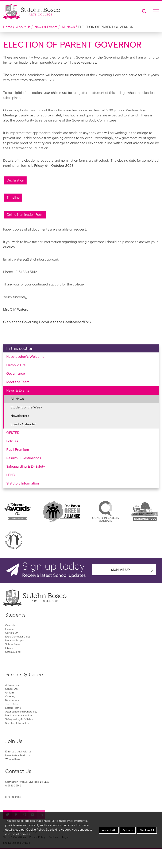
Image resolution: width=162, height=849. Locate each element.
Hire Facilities (13, 796)
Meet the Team (17, 382)
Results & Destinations (23, 458)
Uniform (10, 692)
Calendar (10, 625)
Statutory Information (22, 483)
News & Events (46, 27)
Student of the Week (26, 407)
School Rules (12, 644)
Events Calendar (23, 424)
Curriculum (11, 632)
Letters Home (13, 707)
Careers (9, 629)
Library (9, 648)
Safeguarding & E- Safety (25, 466)
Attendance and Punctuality (21, 711)
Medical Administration (18, 715)
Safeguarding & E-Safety (19, 719)
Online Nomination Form (25, 215)
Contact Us (18, 771)
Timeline (13, 197)
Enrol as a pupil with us (18, 751)
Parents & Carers (24, 675)
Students (15, 615)
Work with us (12, 759)
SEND (10, 475)
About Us (23, 27)
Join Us (13, 741)
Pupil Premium (17, 450)
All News (68, 27)
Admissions (12, 685)
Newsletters (20, 416)
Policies (12, 441)
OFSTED (13, 433)
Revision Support (15, 640)
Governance (15, 373)
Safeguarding (12, 651)
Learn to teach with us (18, 755)
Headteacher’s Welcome (25, 357)
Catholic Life (16, 365)
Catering (10, 696)
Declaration (15, 180)
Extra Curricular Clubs (17, 636)
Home (7, 27)
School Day (11, 688)
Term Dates (12, 704)
